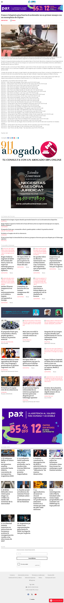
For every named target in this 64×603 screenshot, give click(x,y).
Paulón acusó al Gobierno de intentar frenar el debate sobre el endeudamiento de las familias (23, 496)
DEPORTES (4, 20)
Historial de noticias (23, 575)
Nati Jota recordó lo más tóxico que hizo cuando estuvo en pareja (30, 334)
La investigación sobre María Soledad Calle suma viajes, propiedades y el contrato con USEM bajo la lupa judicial (56, 498)
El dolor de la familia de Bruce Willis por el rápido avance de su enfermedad (53, 391)
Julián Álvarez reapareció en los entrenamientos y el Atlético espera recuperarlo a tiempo (7, 293)
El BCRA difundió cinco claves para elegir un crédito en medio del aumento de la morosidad (7, 497)
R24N (3, 547)
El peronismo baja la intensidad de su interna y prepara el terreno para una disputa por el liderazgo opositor (31, 393)
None (13, 20)
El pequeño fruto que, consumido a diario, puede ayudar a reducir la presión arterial (27, 229)
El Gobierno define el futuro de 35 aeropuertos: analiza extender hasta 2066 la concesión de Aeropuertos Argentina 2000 (7, 467)
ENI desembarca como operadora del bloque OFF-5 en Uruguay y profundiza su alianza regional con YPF (10, 363)
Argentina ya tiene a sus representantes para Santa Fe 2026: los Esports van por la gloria (56, 261)
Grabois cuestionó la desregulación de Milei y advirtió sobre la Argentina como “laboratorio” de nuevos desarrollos (39, 466)
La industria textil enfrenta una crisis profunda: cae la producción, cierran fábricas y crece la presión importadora (23, 466)
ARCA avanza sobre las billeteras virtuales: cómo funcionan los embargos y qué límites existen (55, 464)
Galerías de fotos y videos (15, 577)
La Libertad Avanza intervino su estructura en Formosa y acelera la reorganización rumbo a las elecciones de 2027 (7, 532)
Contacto (12, 575)
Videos (40, 577)
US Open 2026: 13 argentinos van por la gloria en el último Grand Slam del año (23, 261)
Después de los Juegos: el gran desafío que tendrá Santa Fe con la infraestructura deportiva (29, 219)
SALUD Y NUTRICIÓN (7, 231)
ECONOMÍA (4, 370)
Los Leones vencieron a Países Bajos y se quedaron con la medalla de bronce (39, 291)
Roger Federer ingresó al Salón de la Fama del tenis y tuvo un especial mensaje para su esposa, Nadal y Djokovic (7, 263)
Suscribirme (32, 558)
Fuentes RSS (51, 575)
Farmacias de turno (50, 577)
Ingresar (32, 580)
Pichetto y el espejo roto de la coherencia (13, 233)
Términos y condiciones (38, 575)
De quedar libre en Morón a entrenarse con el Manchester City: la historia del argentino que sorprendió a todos (39, 263)
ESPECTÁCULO (27, 340)
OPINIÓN (3, 235)
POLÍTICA (4, 221)
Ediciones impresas (30, 577)
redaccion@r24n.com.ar (32, 589)
